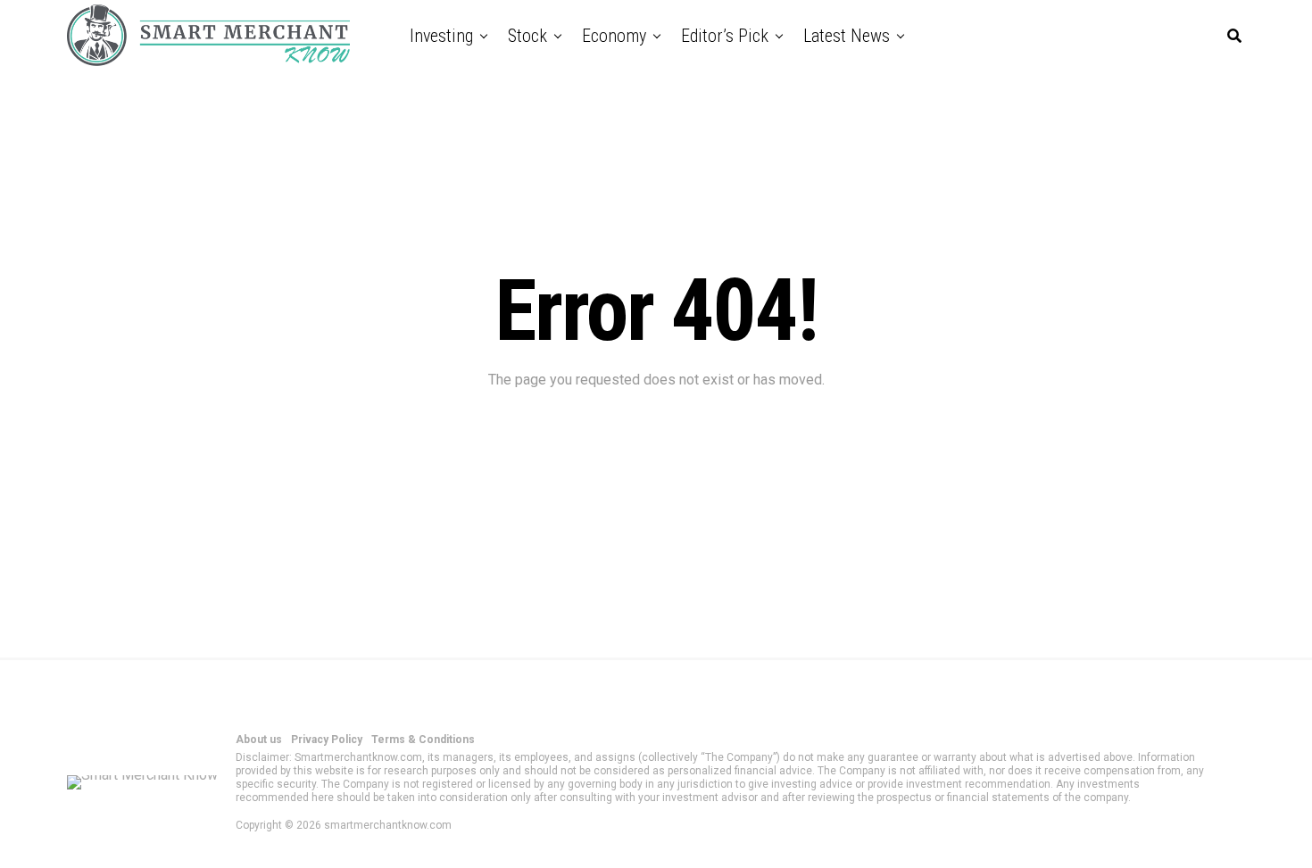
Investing (441, 35)
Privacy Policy (326, 739)
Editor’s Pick (724, 35)
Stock (527, 35)
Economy (614, 35)
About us (259, 739)
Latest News (846, 35)
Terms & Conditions (423, 739)
